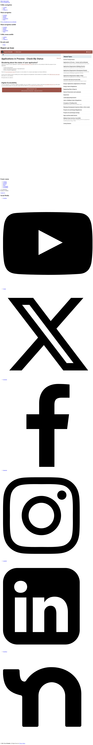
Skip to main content (5, 1)
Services (4, 16)
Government (5, 18)
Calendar (5, 7)
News (4, 19)
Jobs (4, 8)
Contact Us (5, 9)
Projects (4, 17)
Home (4, 44)
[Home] (5, 2)
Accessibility (5, 187)
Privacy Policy (22, 743)
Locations (5, 15)
